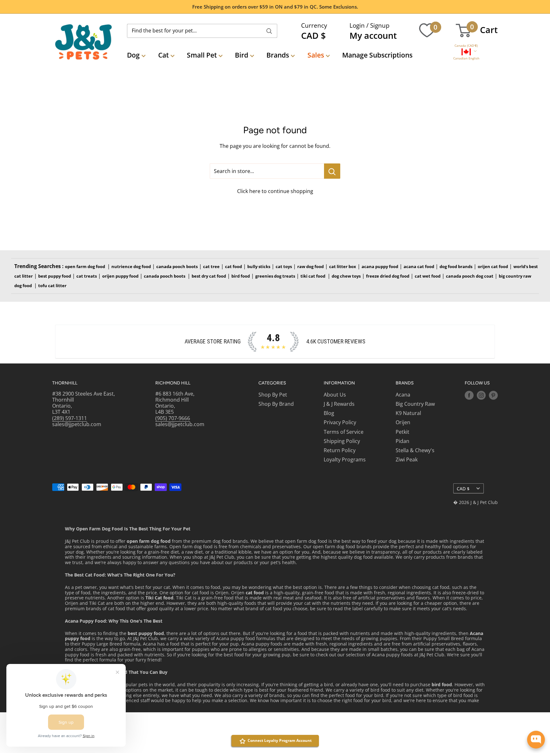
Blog (329, 413)
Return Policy (340, 450)
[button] (466, 46)
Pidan (402, 441)
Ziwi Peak (407, 459)
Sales (315, 55)
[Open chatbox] (536, 740)
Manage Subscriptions (377, 55)
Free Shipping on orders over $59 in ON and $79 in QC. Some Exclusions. (275, 6)
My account (373, 35)
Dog (133, 55)
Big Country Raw (415, 403)
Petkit (402, 431)
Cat (163, 55)
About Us (335, 394)
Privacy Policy (340, 422)
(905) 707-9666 (172, 418)
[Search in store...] (332, 171)
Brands (277, 55)
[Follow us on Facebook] (469, 395)
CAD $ (463, 489)
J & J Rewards (339, 403)
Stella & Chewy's (415, 450)
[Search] (269, 31)
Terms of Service (343, 431)
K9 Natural (408, 413)
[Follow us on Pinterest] (493, 395)
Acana (403, 394)
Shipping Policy (342, 441)
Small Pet (202, 55)
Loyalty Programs (345, 459)
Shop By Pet (272, 394)
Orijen (403, 422)
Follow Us (477, 383)
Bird (241, 55)
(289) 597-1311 (69, 418)
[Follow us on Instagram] (481, 395)
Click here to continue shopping (275, 191)
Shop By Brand (276, 403)
